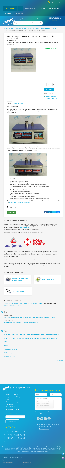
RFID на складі (8, 352)
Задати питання (11, 212)
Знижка (6, 345)
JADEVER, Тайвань (38, 303)
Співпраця (8, 13)
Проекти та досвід (54, 8)
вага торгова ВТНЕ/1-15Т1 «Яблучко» (19, 202)
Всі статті (59, 360)
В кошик (50, 89)
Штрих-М (19, 305)
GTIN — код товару (9, 342)
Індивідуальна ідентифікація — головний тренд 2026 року (22, 322)
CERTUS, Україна (27, 303)
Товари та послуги (10, 8)
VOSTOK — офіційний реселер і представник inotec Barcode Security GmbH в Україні (30, 317)
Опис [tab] (9, 103)
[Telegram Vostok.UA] (63, 453)
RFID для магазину (9, 356)
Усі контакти (54, 20)
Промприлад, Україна (9, 305)
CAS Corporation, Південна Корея (13, 303)
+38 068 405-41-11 (16, 432)
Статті (43, 8)
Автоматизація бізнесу (31, 8)
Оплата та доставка (12, 409)
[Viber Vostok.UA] (63, 458)
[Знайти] (41, 23)
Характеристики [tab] (18, 103)
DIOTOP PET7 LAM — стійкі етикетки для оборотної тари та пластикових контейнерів (30, 338)
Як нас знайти (44, 429)
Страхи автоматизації (10, 349)
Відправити (42, 413)
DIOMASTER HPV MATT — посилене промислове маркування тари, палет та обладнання (31, 334)
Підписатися (12, 421)
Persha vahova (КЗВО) (50, 303)
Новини (6, 312)
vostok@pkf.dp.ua (24, 227)
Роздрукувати (13, 207)
